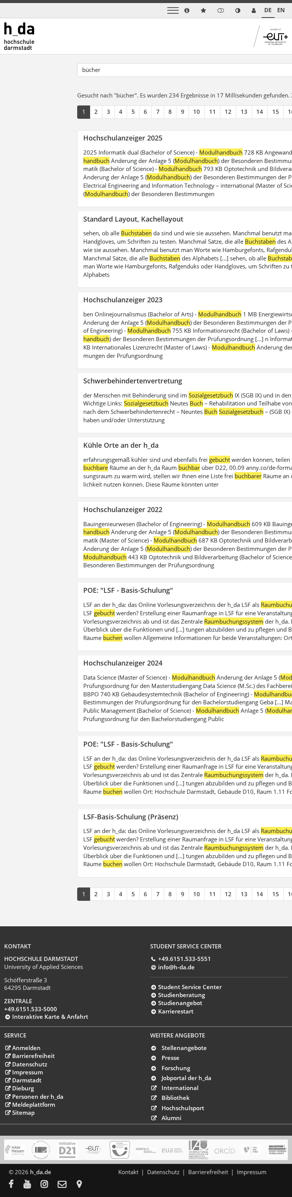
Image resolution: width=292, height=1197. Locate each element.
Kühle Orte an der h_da (121, 445)
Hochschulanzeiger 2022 (122, 509)
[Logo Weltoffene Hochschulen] (277, 1150)
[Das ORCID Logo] (224, 1150)
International (180, 1088)
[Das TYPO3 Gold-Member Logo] (251, 1149)
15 (275, 111)
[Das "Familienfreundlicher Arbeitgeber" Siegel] (120, 1150)
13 (244, 111)
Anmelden (26, 1048)
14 (259, 111)
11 (212, 111)
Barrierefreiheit (33, 1056)
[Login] (221, 10)
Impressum (27, 1072)
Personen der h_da (37, 1096)
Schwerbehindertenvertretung (132, 380)
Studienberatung (181, 995)
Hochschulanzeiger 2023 (122, 299)
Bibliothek (176, 1097)
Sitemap (23, 1112)
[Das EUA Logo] (172, 1150)
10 (196, 111)
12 (228, 111)
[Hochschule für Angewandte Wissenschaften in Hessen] (14, 1150)
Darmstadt (26, 1080)
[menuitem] (16, 1184)
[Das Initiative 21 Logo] (67, 1150)
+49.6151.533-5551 (184, 958)
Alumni (171, 1118)
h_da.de (40, 1172)
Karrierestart (175, 1011)
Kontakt (128, 1172)
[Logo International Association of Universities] (198, 1150)
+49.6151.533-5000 (30, 1009)
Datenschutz (29, 1064)
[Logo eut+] (93, 1150)
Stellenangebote (184, 1048)
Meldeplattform (33, 1104)
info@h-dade (176, 967)
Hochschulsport (183, 1108)
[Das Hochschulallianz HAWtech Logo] (146, 1150)
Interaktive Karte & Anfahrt (50, 1016)
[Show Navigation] (173, 10)
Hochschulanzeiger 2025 (122, 137)
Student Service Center (189, 987)
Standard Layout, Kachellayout (133, 218)
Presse (170, 1057)
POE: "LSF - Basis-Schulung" (128, 590)
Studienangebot (180, 1003)
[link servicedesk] (254, 10)
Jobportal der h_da (186, 1078)
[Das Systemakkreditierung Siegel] (40, 1150)
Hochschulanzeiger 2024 (122, 662)
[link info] (187, 10)
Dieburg (22, 1088)
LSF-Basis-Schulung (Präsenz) (130, 816)
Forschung (176, 1068)
